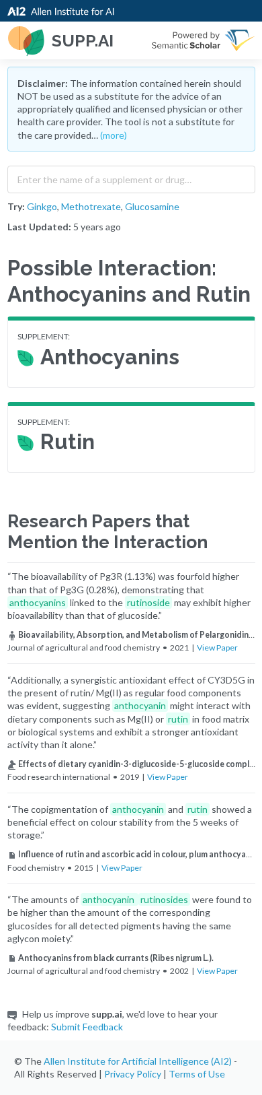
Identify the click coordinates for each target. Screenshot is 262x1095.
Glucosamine (152, 206)
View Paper (217, 647)
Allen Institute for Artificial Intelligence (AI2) (138, 1061)
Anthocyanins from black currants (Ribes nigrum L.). (116, 958)
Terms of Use (197, 1074)
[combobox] (131, 176)
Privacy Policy (132, 1074)
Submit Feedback (87, 1026)
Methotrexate (91, 206)
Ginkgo (42, 206)
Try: (16, 206)
